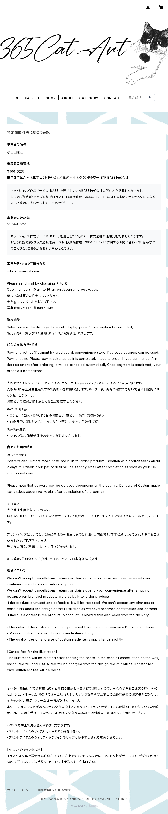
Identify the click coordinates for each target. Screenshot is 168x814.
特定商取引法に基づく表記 (54, 790)
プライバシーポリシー (18, 790)
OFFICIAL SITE (28, 98)
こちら (32, 203)
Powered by (79, 806)
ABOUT (67, 98)
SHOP (51, 98)
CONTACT (112, 98)
